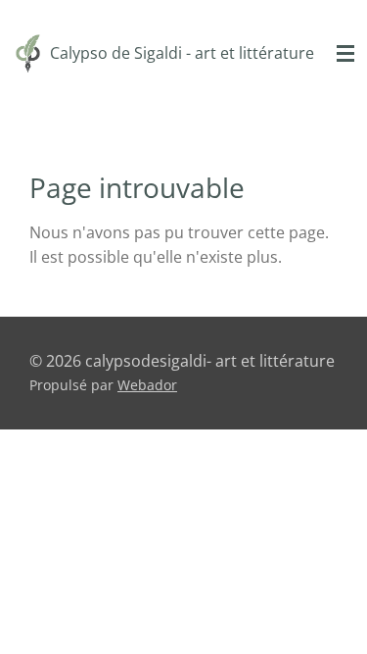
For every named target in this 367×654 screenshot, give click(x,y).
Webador (147, 385)
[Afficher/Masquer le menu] (345, 54)
